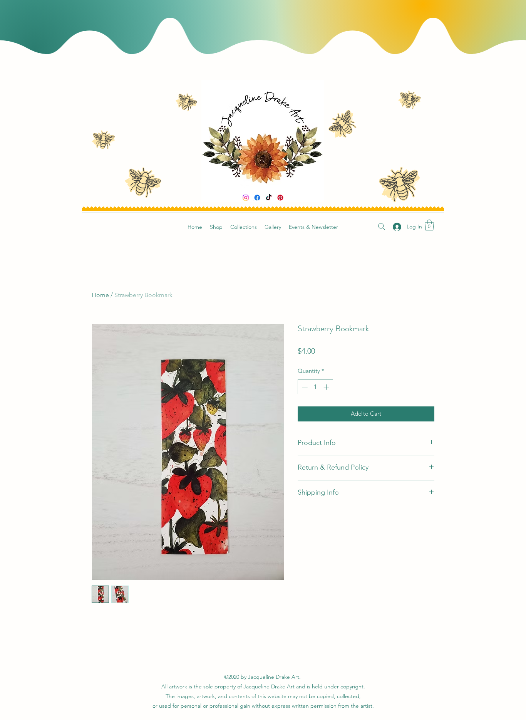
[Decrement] (304, 387)
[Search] (382, 226)
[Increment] (327, 387)
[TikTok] (269, 197)
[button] (429, 225)
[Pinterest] (280, 197)
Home (100, 295)
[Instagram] (246, 197)
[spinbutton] (315, 387)
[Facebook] (257, 197)
